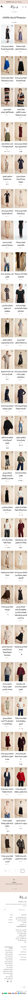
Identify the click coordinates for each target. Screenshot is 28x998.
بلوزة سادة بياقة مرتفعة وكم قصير (20, 721)
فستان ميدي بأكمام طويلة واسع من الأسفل (7, 475)
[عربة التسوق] (2, 7)
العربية (24, 987)
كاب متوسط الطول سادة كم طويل (21, 686)
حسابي (11, 917)
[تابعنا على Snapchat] (7, 981)
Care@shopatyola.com (21, 926)
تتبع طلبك (10, 919)
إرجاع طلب (10, 922)
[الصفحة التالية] (5, 871)
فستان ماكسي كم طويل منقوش (7, 308)
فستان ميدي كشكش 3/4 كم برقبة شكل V (7, 721)
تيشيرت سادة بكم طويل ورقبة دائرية (7, 823)
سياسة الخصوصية (22, 954)
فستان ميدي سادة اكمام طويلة (20, 179)
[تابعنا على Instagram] (11, 981)
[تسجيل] (5, 909)
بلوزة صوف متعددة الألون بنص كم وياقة (21, 112)
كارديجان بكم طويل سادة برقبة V (21, 756)
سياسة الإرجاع (23, 951)
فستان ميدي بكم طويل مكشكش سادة (7, 756)
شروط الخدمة (23, 957)
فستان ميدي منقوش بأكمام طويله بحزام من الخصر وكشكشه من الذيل (21, 612)
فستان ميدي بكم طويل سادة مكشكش (21, 374)
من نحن (24, 949)
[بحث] (23, 7)
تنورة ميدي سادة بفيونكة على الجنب (7, 859)
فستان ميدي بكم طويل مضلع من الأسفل (21, 575)
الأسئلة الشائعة (23, 959)
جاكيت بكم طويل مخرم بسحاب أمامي (7, 686)
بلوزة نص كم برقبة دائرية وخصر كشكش (21, 308)
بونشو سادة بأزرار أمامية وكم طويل (7, 440)
